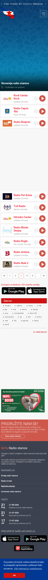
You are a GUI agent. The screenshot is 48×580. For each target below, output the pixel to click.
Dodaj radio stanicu (13, 436)
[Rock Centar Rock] (7, 98)
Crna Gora (27, 4)
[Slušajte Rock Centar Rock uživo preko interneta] (42, 98)
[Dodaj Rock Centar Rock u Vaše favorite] (36, 98)
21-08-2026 (14, 505)
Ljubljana (17, 102)
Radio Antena (21, 252)
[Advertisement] (24, 49)
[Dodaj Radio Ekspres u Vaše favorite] (36, 123)
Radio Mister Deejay (21, 229)
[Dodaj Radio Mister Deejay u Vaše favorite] (36, 230)
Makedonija (38, 4)
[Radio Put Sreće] (7, 196)
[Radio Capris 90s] (7, 111)
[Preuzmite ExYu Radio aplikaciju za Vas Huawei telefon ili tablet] (24, 548)
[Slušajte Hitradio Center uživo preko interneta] (42, 218)
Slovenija (24, 102)
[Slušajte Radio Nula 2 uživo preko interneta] (42, 264)
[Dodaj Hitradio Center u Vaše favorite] (36, 218)
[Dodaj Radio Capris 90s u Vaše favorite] (36, 111)
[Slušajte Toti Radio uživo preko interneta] (42, 207)
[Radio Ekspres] (7, 123)
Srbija (6, 4)
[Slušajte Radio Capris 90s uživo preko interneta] (42, 111)
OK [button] (14, 575)
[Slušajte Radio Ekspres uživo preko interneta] (42, 123)
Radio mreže (6, 481)
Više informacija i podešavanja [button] (28, 569)
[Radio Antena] (7, 253)
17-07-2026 (14, 521)
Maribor (17, 209)
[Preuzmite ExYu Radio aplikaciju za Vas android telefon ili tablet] (14, 290)
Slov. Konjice (18, 244)
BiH (20, 4)
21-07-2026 (14, 513)
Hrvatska (14, 4)
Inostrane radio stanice (11, 492)
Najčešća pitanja (8, 486)
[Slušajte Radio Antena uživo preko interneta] (42, 253)
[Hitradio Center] (7, 218)
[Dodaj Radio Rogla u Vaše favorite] (36, 242)
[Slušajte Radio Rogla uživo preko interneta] (42, 242)
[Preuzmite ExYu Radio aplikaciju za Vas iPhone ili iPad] (36, 290)
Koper (16, 115)
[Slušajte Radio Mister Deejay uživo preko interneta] (42, 230)
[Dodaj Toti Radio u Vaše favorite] (36, 207)
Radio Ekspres (22, 122)
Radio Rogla (21, 241)
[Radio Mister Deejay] (7, 230)
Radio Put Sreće (23, 195)
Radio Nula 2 (21, 263)
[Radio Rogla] (7, 242)
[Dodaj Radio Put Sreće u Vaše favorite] (36, 196)
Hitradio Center (22, 217)
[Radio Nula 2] (7, 264)
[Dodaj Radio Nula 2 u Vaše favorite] (36, 264)
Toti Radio (20, 206)
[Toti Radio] (7, 207)
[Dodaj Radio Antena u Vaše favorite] (36, 253)
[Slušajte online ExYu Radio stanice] (7, 13)
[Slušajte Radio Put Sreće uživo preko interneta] (42, 196)
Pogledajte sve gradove (15, 87)
